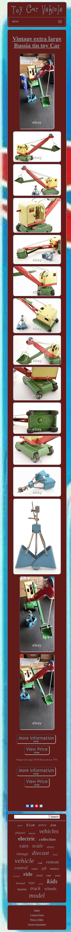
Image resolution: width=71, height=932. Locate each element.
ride (27, 874)
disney (50, 847)
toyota (22, 889)
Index (37, 910)
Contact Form (37, 915)
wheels (50, 888)
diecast (40, 853)
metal (39, 875)
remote (52, 861)
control (21, 867)
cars (24, 846)
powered (16, 876)
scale (37, 846)
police (42, 825)
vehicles (49, 831)
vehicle (24, 860)
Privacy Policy (37, 919)
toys (32, 883)
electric (26, 838)
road (40, 863)
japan (20, 825)
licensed (20, 883)
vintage (22, 854)
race (57, 875)
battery (54, 868)
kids (52, 881)
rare (48, 875)
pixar (41, 884)
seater (34, 868)
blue (30, 825)
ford (55, 854)
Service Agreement (37, 924)
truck (35, 888)
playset (20, 832)
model (37, 895)
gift (44, 868)
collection (47, 839)
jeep (53, 825)
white (32, 833)
